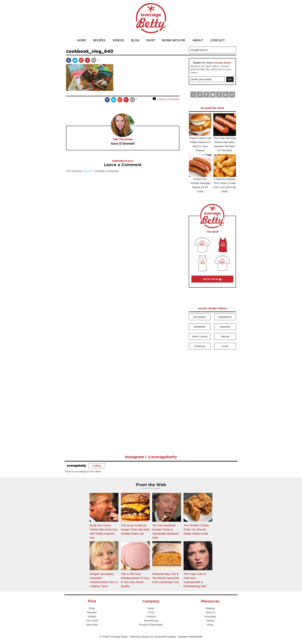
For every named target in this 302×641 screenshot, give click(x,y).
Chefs (225, 346)
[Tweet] (75, 61)
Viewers (210, 608)
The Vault (92, 620)
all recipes (199, 316)
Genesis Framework (190, 636)
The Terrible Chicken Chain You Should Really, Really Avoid (196, 529)
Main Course (199, 336)
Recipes (92, 612)
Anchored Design (165, 636)
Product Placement (151, 624)
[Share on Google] (81, 61)
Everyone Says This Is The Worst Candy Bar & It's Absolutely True (165, 577)
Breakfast (199, 326)
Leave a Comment (167, 99)
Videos (92, 616)
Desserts (225, 326)
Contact (151, 616)
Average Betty (151, 18)
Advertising (151, 620)
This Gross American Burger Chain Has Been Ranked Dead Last (135, 529)
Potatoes (199, 346)
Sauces (225, 336)
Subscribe (92, 624)
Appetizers (225, 316)
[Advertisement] (212, 400)
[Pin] (88, 61)
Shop (210, 624)
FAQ (151, 612)
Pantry (210, 620)
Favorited (210, 616)
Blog (92, 608)
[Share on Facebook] (69, 61)
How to (210, 612)
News (151, 608)
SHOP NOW (211, 279)
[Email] (94, 61)
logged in (88, 171)
